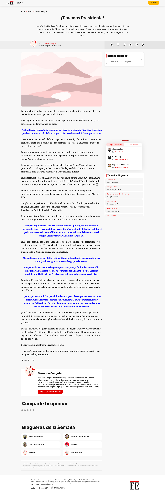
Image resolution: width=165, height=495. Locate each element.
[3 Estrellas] (28, 410)
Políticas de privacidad (75, 480)
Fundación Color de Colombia (121, 168)
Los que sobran (112, 187)
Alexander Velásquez (121, 160)
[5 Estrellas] (33, 410)
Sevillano (32, 452)
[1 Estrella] (22, 410)
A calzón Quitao (114, 211)
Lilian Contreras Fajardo (36, 444)
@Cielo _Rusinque (115, 189)
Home (23, 12)
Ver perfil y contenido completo (50, 392)
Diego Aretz (74, 444)
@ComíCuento (113, 197)
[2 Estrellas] (25, 410)
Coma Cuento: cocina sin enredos (118, 194)
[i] (97, 184)
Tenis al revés (111, 201)
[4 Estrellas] (30, 410)
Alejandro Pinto (118, 149)
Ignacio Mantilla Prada (36, 436)
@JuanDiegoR (113, 204)
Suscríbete (153, 3)
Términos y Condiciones (61, 480)
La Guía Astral (111, 216)
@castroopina (113, 182)
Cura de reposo (118, 157)
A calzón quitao (112, 208)
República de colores (120, 165)
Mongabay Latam (76, 452)
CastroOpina (111, 180)
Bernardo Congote (50, 43)
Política (30, 12)
